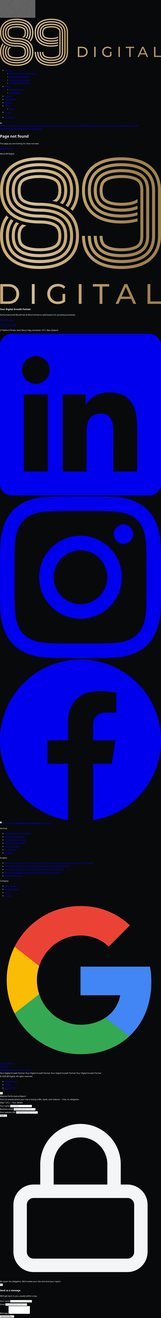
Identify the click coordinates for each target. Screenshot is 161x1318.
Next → (3, 1116)
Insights (8, 102)
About (7, 105)
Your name (5, 1106)
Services (8, 70)
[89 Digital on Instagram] (80, 657)
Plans (7, 86)
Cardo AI (8, 96)
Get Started (10, 117)
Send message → (7, 1316)
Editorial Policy (11, 1081)
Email (2, 1304)
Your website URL (8, 1112)
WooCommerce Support (20, 80)
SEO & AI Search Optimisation (22, 73)
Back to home (6, 148)
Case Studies (10, 99)
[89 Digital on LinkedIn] (80, 494)
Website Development (19, 77)
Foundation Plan (16, 89)
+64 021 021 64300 (8, 325)
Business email (6, 1109)
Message (4, 1313)
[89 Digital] (80, 65)
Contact (8, 112)
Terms (7, 1084)
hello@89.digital (7, 320)
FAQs (11, 109)
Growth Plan (15, 92)
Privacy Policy (11, 1088)
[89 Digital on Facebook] (80, 820)
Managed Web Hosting (19, 83)
